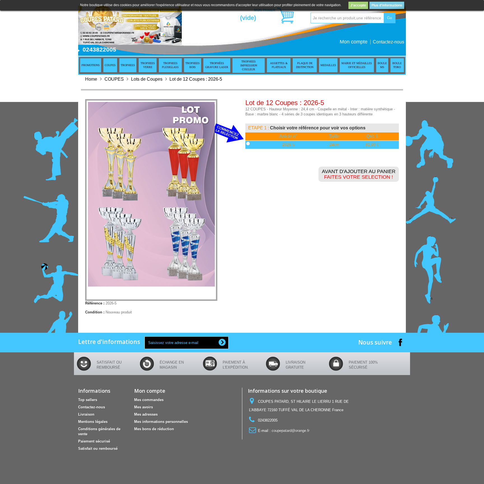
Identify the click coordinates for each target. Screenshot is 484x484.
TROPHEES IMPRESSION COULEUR (248, 65)
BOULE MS (382, 65)
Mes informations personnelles (161, 422)
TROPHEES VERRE (148, 65)
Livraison (86, 414)
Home (91, 79)
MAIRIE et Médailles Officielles (356, 65)
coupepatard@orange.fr (291, 431)
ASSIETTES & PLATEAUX (279, 65)
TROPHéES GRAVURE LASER (216, 65)
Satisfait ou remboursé (98, 448)
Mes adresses (146, 414)
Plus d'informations (386, 5)
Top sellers (87, 400)
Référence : (94, 303)
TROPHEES (128, 65)
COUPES (110, 65)
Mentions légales (93, 422)
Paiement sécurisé (94, 441)
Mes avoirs (143, 407)
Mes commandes (149, 400)
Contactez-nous (388, 41)
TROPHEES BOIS (192, 65)
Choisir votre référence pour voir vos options (318, 127)
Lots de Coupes (146, 79)
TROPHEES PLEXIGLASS (170, 65)
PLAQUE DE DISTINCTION (304, 65)
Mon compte (353, 41)
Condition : (94, 312)
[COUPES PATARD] (130, 25)
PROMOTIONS (91, 65)
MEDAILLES (328, 65)
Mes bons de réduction (154, 429)
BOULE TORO (397, 65)
